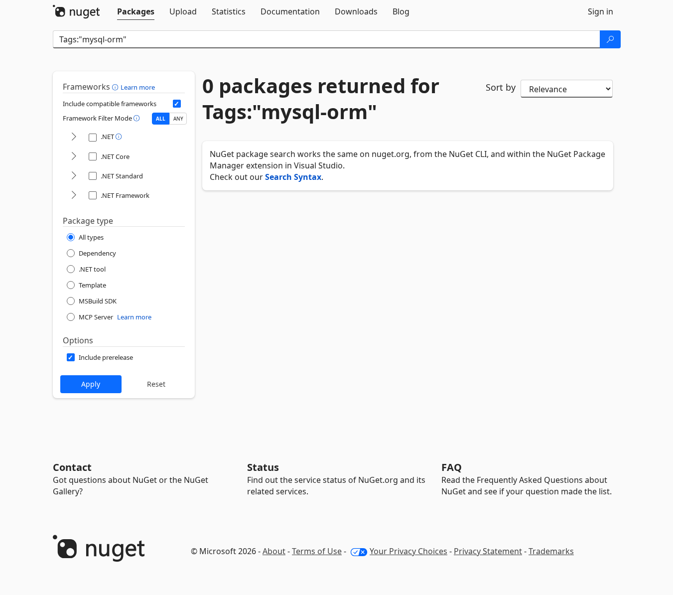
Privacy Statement (488, 551)
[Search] (610, 39)
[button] (116, 86)
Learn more (138, 87)
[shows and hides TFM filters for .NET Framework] (74, 195)
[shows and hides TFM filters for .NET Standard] (74, 176)
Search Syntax (293, 176)
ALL (160, 118)
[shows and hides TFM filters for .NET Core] (74, 156)
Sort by (501, 87)
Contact (72, 467)
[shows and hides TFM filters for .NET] (74, 137)
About (274, 551)
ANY (178, 118)
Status (263, 467)
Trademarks (551, 551)
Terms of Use (317, 551)
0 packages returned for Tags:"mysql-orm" (320, 99)
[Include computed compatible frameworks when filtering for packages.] (177, 104)
